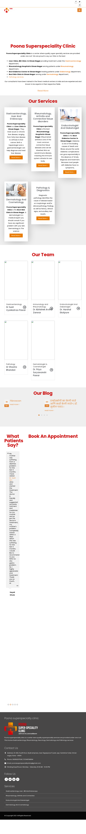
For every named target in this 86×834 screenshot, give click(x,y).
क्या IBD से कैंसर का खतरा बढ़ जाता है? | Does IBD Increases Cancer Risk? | (66, 403)
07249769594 (13, 5)
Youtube (14, 779)
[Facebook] (76, 1)
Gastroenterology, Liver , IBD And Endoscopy (22, 791)
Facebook (6, 779)
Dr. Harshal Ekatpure (12, 497)
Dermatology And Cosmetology (17, 805)
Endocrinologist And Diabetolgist (17, 800)
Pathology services (16, 77)
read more (9, 410)
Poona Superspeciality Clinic (14, 664)
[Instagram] (79, 5)
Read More (43, 90)
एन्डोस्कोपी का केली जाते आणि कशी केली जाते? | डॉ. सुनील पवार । (23, 403)
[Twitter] (79, 1)
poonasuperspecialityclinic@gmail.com (23, 2)
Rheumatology (67, 66)
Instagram (17, 779)
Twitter (10, 779)
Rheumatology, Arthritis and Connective (20, 796)
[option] (12, 576)
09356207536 (49, 2)
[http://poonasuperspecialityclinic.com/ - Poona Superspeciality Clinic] (10, 10)
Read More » (16, 157)
